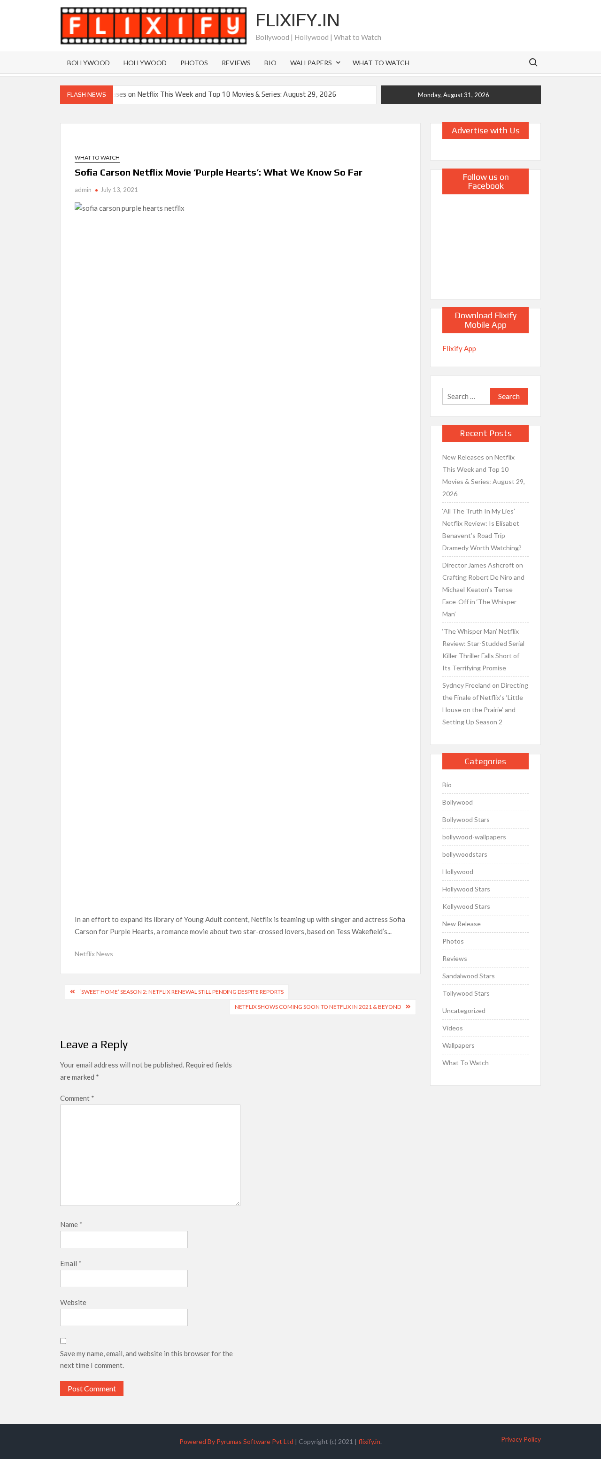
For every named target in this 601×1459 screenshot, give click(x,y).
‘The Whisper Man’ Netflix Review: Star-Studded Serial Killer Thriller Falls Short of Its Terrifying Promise (483, 649)
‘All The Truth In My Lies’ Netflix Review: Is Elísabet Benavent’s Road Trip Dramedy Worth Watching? (482, 529)
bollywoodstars (464, 854)
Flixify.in (297, 20)
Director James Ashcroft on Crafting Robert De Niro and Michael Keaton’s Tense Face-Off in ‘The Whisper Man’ (483, 589)
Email (71, 1263)
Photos (194, 63)
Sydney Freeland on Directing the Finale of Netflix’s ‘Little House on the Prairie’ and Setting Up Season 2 (485, 703)
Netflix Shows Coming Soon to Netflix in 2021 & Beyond (318, 1006)
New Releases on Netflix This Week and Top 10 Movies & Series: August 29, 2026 (209, 94)
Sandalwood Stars (468, 976)
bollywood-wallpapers (474, 837)
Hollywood (145, 63)
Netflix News (94, 954)
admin (83, 189)
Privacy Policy (521, 1439)
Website (73, 1302)
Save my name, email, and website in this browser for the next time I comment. (146, 1359)
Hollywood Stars (466, 889)
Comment (77, 1098)
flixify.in (369, 1441)
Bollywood (88, 63)
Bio (270, 63)
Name (71, 1224)
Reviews (236, 63)
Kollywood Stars (466, 906)
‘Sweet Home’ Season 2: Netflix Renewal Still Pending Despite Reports (182, 991)
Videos (452, 1028)
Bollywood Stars (466, 819)
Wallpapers (311, 63)
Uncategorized (463, 1010)
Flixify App (459, 348)
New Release (461, 924)
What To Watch (381, 63)
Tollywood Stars (466, 993)
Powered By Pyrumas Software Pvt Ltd (236, 1441)
